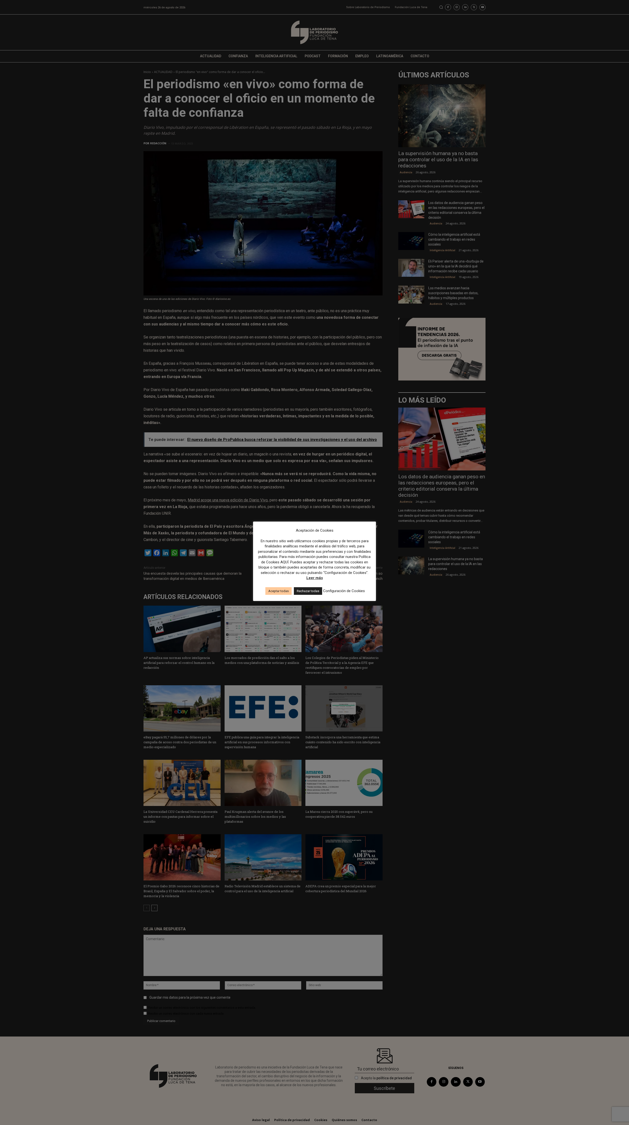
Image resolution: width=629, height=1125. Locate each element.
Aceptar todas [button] (278, 591)
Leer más (314, 578)
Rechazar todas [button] (308, 591)
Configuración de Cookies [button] (344, 591)
